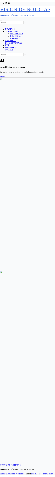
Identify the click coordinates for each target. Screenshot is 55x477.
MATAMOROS (16, 34)
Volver (2, 76)
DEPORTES (10, 47)
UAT (7, 45)
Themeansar (48, 474)
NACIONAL (10, 41)
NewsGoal (35, 474)
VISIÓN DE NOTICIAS (25, 9)
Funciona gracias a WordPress (12, 474)
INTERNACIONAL (13, 43)
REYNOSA (10, 29)
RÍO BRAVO (15, 38)
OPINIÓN (9, 50)
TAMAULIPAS (11, 31)
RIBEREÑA (15, 36)
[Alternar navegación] (1, 20)
